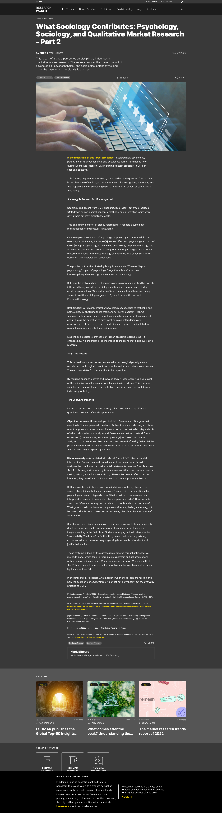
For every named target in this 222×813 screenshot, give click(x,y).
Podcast (152, 9)
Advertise (152, 2)
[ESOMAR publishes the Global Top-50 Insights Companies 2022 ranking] (59, 699)
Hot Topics (67, 9)
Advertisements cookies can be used (144, 789)
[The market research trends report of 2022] (162, 699)
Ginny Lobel (148, 723)
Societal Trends (62, 78)
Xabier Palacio (46, 723)
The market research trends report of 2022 (162, 731)
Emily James (97, 723)
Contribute (166, 2)
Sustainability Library (129, 9)
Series (93, 685)
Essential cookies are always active (143, 786)
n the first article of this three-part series (91, 157)
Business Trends (44, 78)
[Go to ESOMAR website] (39, 1)
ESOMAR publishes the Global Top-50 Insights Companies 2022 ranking (57, 731)
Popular (43, 685)
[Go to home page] (43, 9)
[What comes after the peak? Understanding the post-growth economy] (110, 699)
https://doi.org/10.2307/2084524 (89, 637)
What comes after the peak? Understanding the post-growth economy (108, 731)
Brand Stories (87, 9)
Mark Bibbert (56, 53)
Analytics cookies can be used (140, 792)
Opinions (106, 9)
